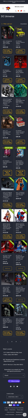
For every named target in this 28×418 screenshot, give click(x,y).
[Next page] (20, 341)
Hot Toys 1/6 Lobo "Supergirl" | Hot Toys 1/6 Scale (7, 256)
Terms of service (10, 412)
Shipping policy (19, 412)
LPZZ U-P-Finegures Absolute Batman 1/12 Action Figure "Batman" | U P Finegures (7, 102)
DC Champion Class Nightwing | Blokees (7, 71)
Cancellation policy (20, 414)
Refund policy (12, 409)
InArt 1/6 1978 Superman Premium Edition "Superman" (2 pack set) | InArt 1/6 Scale (20, 290)
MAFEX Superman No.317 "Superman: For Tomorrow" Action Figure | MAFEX (20, 226)
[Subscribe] (23, 375)
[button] (3, 8)
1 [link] (7, 341)
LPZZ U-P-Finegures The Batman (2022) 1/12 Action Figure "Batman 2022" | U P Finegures (7, 195)
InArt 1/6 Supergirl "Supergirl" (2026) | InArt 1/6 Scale (20, 193)
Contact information (9, 414)
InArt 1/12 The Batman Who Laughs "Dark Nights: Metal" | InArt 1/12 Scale (6, 290)
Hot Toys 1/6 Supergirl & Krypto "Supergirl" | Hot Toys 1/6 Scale (20, 257)
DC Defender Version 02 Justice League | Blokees (20, 132)
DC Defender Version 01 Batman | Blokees (20, 42)
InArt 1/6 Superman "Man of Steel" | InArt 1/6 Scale (7, 42)
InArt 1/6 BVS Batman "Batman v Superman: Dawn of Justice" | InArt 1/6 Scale (7, 321)
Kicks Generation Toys (13, 407)
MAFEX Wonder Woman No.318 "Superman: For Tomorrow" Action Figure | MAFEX (7, 226)
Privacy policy (20, 409)
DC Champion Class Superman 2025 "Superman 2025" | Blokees (20, 162)
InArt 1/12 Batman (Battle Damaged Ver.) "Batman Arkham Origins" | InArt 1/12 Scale (20, 321)
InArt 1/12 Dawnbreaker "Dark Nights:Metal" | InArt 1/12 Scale (20, 101)
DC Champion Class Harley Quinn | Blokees (7, 162)
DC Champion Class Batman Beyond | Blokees (20, 71)
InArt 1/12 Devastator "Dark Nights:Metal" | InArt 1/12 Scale (7, 132)
